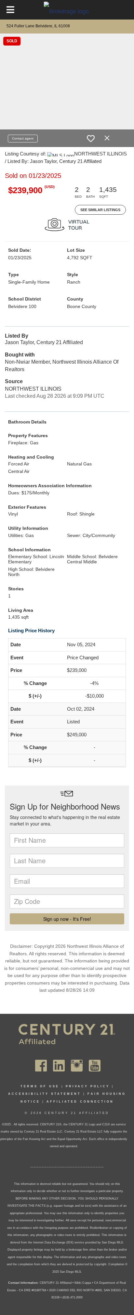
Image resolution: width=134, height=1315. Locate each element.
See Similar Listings (100, 210)
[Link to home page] (67, 11)
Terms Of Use (39, 1086)
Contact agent (23, 138)
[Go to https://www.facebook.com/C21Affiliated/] (41, 1065)
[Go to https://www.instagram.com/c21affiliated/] (77, 1065)
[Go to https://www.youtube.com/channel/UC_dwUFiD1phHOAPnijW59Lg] (95, 1065)
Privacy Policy (88, 1086)
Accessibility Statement (44, 1093)
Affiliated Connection (80, 1101)
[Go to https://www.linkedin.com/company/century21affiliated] (59, 1065)
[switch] (91, 138)
